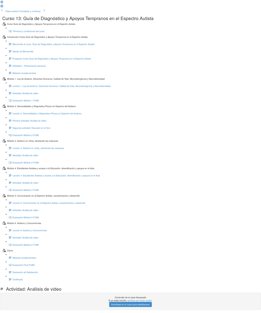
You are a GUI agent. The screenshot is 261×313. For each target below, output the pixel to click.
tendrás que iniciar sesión (139, 300)
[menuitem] (2, 6)
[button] (2, 2)
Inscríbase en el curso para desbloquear (130, 304)
